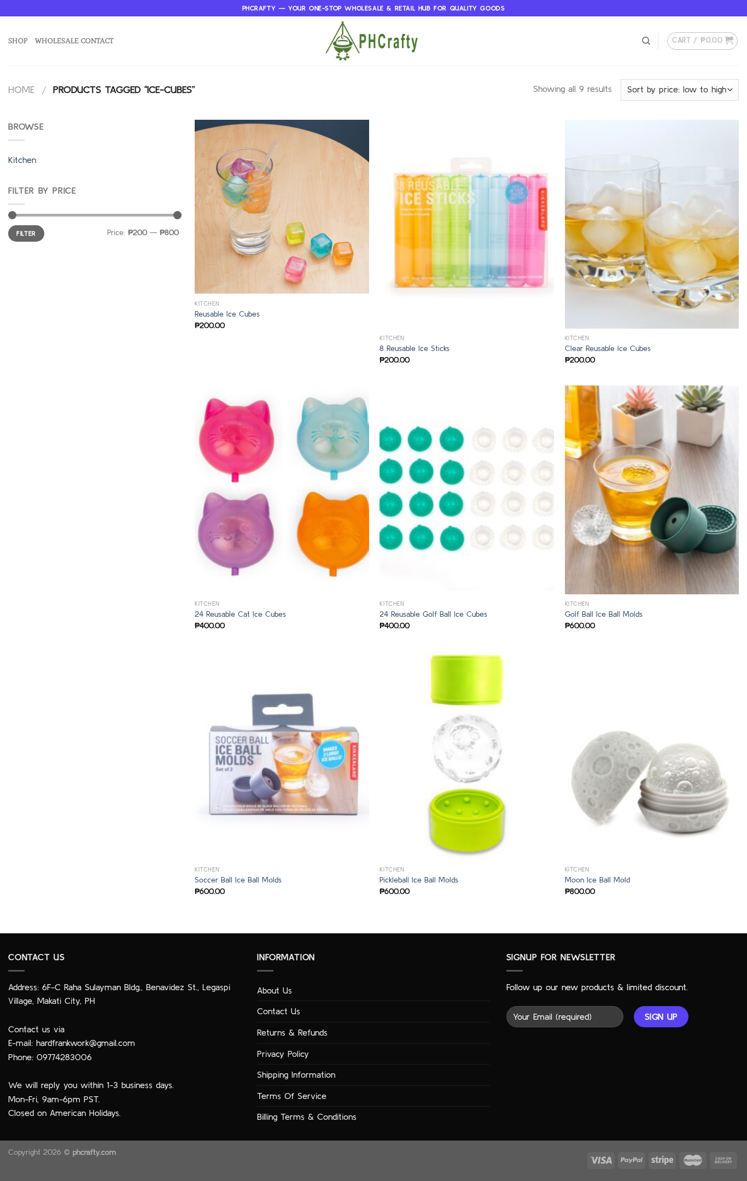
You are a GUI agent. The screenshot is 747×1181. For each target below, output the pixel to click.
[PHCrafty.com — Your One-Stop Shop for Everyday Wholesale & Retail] (373, 41)
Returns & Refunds (292, 1032)
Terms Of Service (291, 1096)
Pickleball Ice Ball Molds (419, 879)
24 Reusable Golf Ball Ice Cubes (433, 614)
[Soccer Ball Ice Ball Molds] (282, 755)
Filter (26, 233)
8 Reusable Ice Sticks (415, 348)
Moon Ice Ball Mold (597, 879)
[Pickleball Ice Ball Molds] (467, 755)
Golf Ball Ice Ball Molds (604, 614)
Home (21, 89)
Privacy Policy (283, 1054)
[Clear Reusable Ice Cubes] (652, 224)
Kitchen (22, 160)
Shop (17, 41)
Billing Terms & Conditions (307, 1116)
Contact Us (278, 1011)
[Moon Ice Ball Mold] (652, 755)
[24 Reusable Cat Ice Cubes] (282, 489)
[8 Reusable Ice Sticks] (467, 224)
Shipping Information (296, 1074)
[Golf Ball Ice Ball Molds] (652, 489)
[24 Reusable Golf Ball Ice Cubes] (467, 489)
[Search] (646, 41)
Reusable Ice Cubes (227, 313)
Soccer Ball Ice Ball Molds (238, 879)
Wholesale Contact (74, 41)
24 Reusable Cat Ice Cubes (240, 614)
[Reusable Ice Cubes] (282, 207)
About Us (274, 990)
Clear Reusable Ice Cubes (608, 348)
